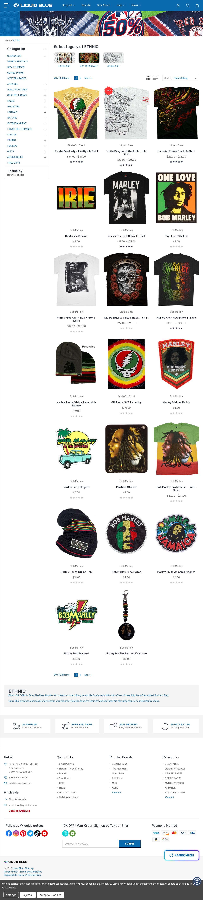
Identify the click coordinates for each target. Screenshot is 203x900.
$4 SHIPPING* (30, 724)
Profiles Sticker (126, 487)
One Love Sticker (176, 236)
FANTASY (12, 112)
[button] (197, 881)
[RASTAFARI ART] (89, 57)
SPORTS (11, 134)
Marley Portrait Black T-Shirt (126, 236)
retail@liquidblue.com (20, 783)
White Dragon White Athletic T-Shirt (126, 153)
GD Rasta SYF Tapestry (126, 402)
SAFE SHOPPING (128, 724)
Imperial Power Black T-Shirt (176, 151)
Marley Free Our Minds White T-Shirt (77, 319)
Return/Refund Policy (71, 768)
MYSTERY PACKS (16, 78)
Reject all (28, 895)
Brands (86, 5)
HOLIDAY (12, 145)
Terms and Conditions (31, 871)
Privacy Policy (11, 871)
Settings (11, 895)
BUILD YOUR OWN (17, 89)
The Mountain (119, 768)
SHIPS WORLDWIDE (81, 724)
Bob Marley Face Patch (126, 572)
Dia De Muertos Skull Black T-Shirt (126, 317)
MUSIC (11, 101)
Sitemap (29, 868)
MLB (114, 783)
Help (119, 5)
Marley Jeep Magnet (76, 487)
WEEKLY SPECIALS (17, 61)
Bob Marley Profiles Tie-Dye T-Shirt (176, 489)
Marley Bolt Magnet (76, 653)
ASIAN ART (113, 66)
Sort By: (168, 78)
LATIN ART (65, 66)
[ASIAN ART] (113, 57)
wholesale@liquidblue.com (23, 805)
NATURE (12, 117)
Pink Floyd (117, 778)
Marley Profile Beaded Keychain (126, 653)
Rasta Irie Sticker (76, 236)
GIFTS (10, 151)
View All (116, 792)
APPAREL (12, 84)
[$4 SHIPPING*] (16, 726)
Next (87, 78)
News (135, 5)
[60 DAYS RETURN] (165, 726)
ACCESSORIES (15, 157)
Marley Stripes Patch (176, 402)
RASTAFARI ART (89, 66)
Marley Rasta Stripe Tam (77, 572)
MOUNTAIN (13, 106)
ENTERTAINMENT (17, 123)
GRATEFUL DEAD (17, 95)
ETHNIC (11, 140)
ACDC (115, 787)
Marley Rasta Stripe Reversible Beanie (76, 404)
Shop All (67, 5)
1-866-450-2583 (18, 777)
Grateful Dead (119, 764)
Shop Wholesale (17, 799)
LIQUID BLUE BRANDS (19, 129)
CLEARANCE (14, 56)
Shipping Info (66, 764)
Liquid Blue (118, 773)
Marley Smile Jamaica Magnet (176, 572)
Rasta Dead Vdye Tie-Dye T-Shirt (76, 151)
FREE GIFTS (13, 162)
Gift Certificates (68, 792)
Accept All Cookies (50, 895)
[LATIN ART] (64, 57)
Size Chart (103, 5)
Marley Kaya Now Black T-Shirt (176, 317)
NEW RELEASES (16, 67)
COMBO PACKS (15, 72)
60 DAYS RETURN (181, 724)
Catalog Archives (19, 810)
